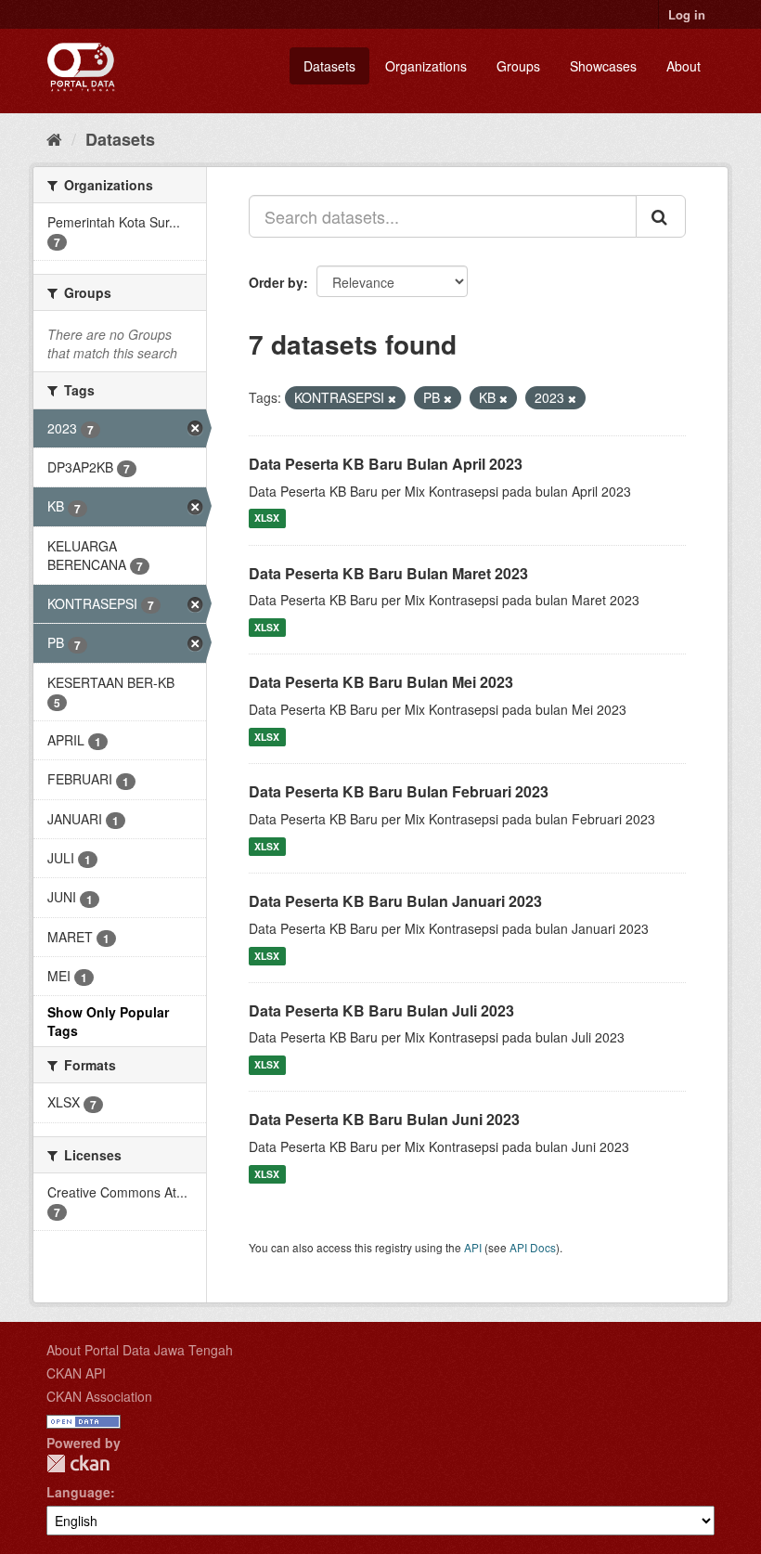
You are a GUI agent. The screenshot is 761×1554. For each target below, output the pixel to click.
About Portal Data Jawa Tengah (139, 1349)
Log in (686, 14)
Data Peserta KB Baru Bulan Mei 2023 (381, 682)
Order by (276, 282)
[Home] (54, 138)
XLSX (266, 518)
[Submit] (661, 216)
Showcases (603, 66)
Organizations (426, 66)
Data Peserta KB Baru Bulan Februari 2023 (398, 791)
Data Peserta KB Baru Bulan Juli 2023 (381, 1010)
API (473, 1247)
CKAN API (76, 1373)
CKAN (78, 1463)
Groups (518, 66)
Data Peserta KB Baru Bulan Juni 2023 (384, 1119)
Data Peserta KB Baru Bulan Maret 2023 (388, 573)
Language (78, 1492)
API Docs (532, 1247)
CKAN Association (99, 1396)
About (683, 66)
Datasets (329, 66)
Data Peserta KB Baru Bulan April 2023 (385, 463)
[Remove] (392, 398)
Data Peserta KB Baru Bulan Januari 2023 (395, 901)
